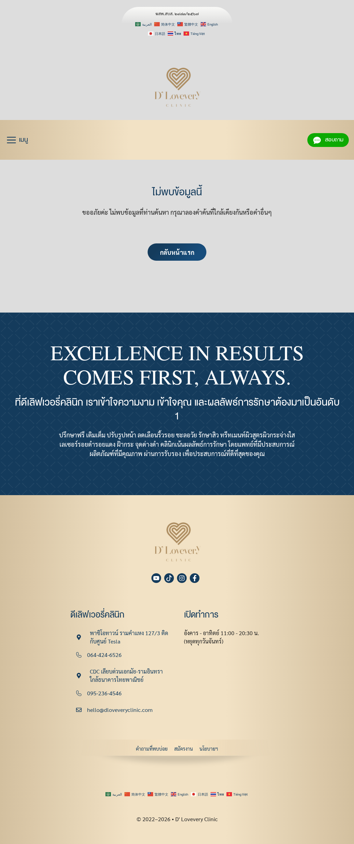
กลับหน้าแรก (177, 252)
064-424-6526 (104, 654)
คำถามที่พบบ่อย (152, 748)
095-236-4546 (104, 693)
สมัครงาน (183, 748)
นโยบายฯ (208, 748)
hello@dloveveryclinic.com (119, 709)
